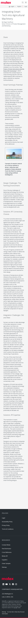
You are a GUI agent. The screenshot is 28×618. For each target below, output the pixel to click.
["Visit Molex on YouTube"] (6, 584)
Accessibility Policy (7, 522)
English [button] (12, 6)
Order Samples (6, 563)
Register (19, 6)
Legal (3, 518)
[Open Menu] (26, 2)
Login (25, 6)
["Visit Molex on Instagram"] (16, 584)
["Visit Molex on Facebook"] (13, 584)
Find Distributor (6, 548)
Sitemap (4, 612)
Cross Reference (6, 552)
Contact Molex (6, 545)
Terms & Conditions (7, 529)
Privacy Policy (6, 525)
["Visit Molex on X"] (9, 584)
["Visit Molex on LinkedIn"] (3, 584)
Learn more (12, 475)
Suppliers (4, 560)
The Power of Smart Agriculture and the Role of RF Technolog (13, 69)
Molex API (5, 556)
